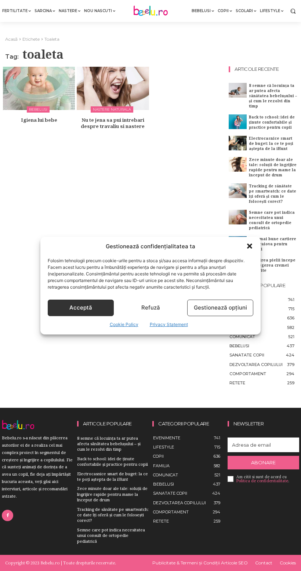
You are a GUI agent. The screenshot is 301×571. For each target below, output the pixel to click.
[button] (249, 246)
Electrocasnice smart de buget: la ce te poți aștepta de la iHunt (271, 143)
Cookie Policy (124, 324)
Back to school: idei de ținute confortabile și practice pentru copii (272, 122)
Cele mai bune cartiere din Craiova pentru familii (272, 244)
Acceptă (80, 307)
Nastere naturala (112, 109)
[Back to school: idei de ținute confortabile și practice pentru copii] (238, 121)
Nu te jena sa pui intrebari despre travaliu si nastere (113, 123)
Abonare (263, 462)
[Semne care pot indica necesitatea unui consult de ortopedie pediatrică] (238, 217)
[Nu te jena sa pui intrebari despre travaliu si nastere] (113, 88)
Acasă (11, 39)
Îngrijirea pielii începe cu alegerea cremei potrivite (272, 265)
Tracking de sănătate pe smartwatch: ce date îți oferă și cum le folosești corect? (272, 193)
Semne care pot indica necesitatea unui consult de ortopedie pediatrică (272, 220)
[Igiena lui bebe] (39, 88)
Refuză (150, 307)
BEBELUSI (38, 109)
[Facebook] (7, 515)
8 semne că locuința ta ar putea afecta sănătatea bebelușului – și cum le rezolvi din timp (273, 96)
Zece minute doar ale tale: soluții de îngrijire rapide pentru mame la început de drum (273, 167)
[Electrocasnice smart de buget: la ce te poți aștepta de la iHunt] (238, 143)
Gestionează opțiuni (220, 307)
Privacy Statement (169, 324)
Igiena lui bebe (39, 120)
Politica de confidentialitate (262, 480)
